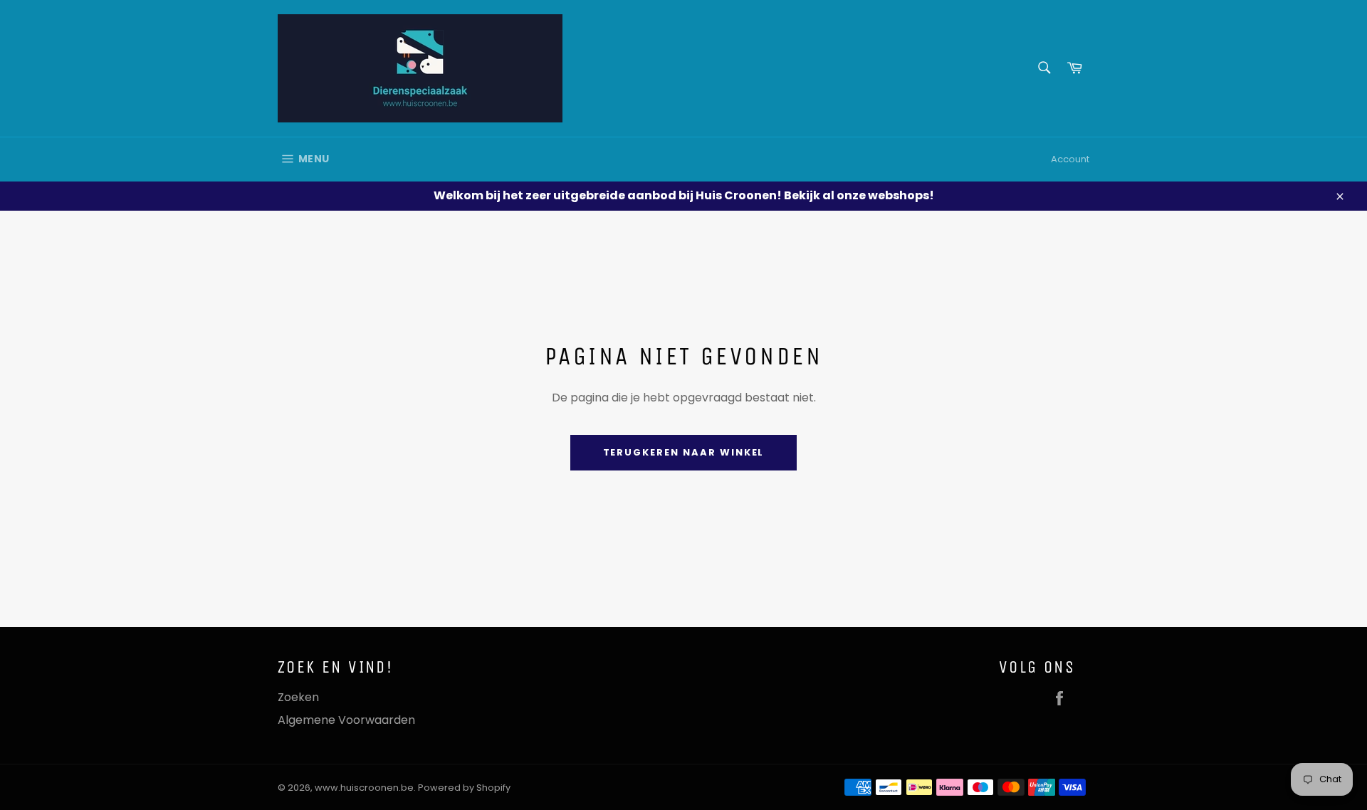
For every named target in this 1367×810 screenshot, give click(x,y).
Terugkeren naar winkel (684, 452)
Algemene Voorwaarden (346, 720)
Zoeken (298, 697)
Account (1070, 159)
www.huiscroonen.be (364, 788)
